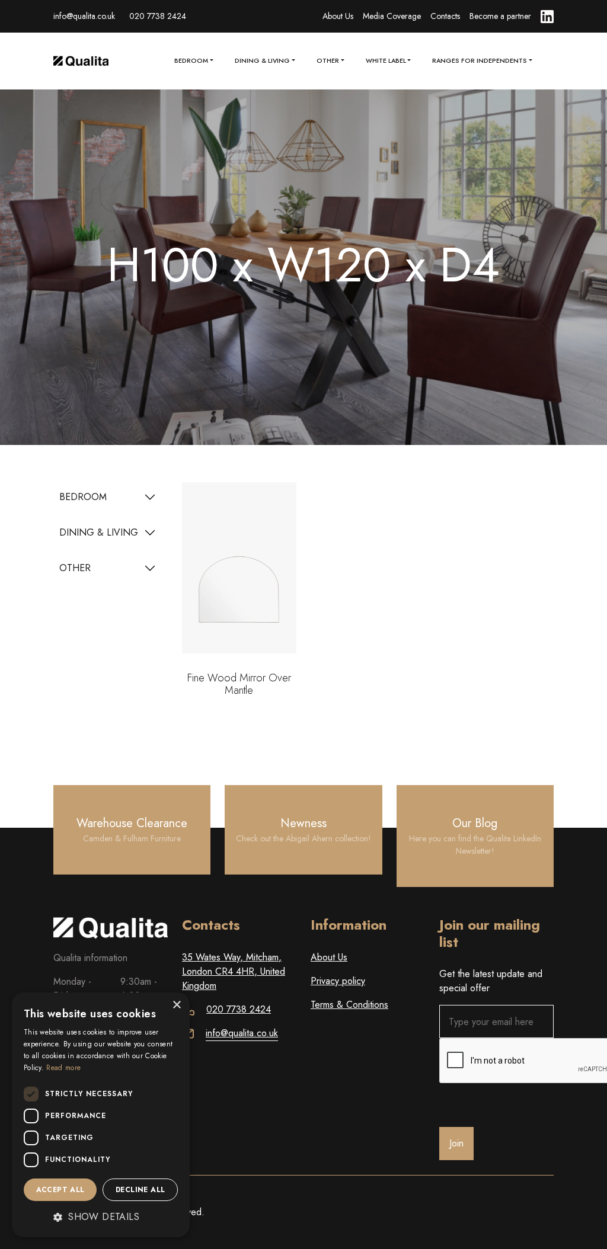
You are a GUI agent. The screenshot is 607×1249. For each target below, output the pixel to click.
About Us (337, 16)
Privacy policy (338, 981)
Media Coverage (392, 16)
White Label (386, 60)
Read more (63, 1067)
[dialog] (101, 1114)
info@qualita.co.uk (84, 16)
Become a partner (500, 16)
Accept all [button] (60, 1189)
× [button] (176, 1005)
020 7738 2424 (157, 16)
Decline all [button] (140, 1189)
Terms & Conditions (349, 1004)
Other (328, 60)
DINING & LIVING (98, 532)
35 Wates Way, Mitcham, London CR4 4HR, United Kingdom (233, 971)
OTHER (75, 568)
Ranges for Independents (479, 60)
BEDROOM (83, 497)
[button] (101, 1217)
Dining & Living (262, 60)
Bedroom (191, 60)
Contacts (445, 16)
